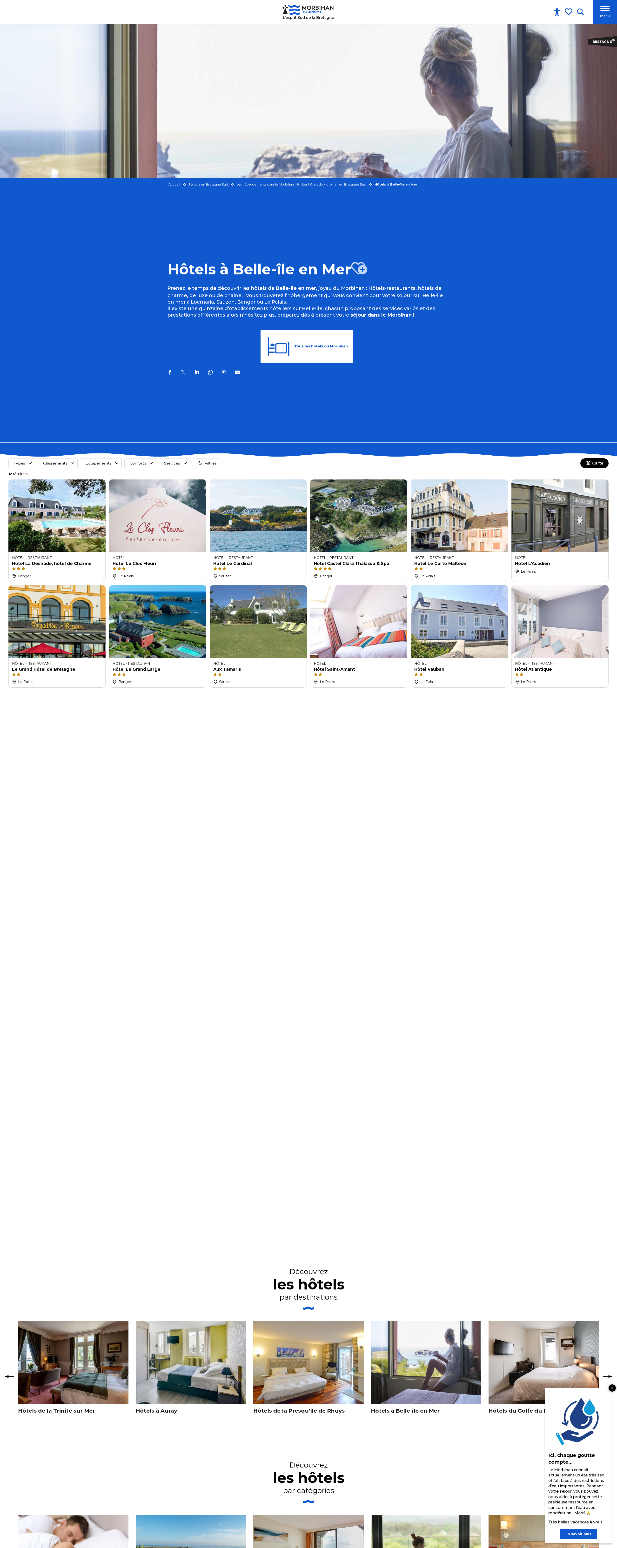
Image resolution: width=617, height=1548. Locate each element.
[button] (580, 12)
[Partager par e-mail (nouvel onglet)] (237, 373)
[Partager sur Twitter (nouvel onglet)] (183, 373)
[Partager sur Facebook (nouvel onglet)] (170, 373)
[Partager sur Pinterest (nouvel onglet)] (223, 373)
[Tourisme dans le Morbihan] (308, 12)
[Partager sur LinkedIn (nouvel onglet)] (196, 373)
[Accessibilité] (557, 12)
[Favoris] (569, 12)
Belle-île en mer (296, 288)
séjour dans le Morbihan (381, 315)
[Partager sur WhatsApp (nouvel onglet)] (210, 373)
